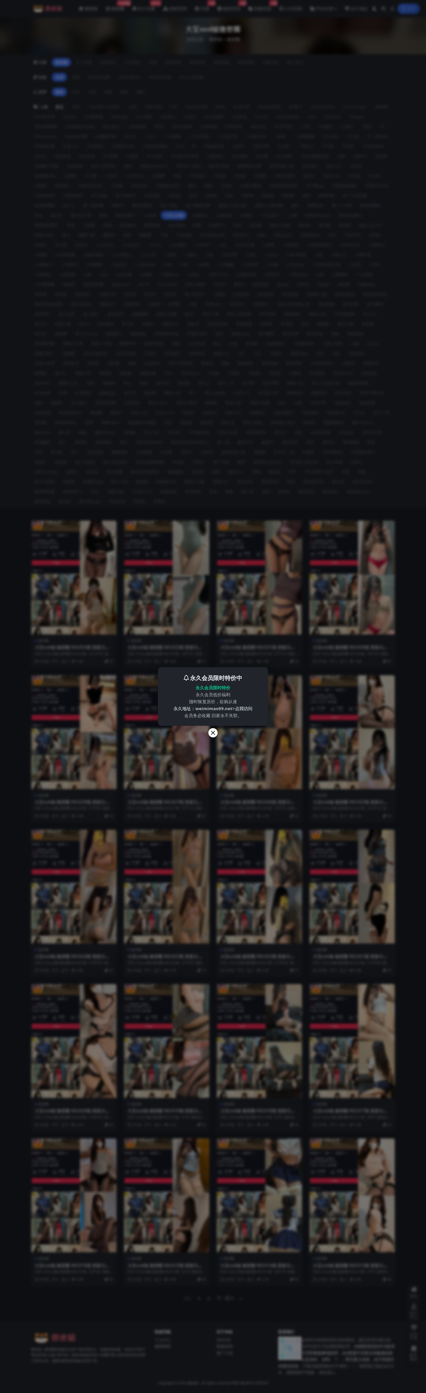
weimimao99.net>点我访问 (223, 708)
